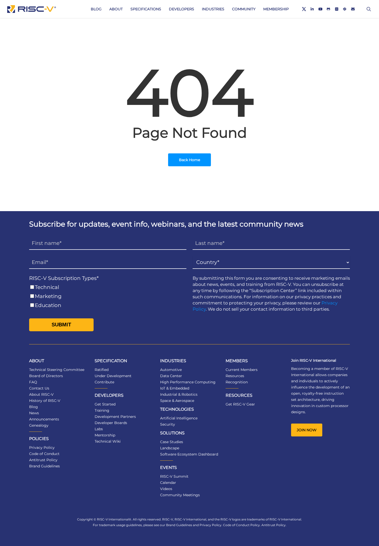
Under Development (113, 376)
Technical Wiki (108, 441)
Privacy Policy (42, 447)
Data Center (171, 376)
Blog (33, 406)
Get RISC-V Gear (240, 404)
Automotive (171, 369)
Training (102, 410)
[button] (306, 430)
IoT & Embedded (174, 388)
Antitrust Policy (43, 460)
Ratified (102, 369)
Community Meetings (180, 495)
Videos (166, 488)
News (34, 413)
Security (167, 424)
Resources (235, 376)
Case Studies (171, 442)
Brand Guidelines (44, 466)
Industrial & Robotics (178, 394)
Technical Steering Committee (56, 369)
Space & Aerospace (177, 400)
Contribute (104, 382)
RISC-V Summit (174, 476)
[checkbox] (107, 296)
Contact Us (39, 388)
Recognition (237, 382)
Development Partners (115, 416)
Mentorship (105, 435)
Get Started (105, 404)
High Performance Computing (188, 382)
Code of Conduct (44, 453)
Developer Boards (111, 422)
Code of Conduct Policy (241, 525)
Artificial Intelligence (178, 418)
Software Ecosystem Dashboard (189, 454)
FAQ (33, 382)
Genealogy (38, 425)
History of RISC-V (44, 400)
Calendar (168, 482)
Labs (99, 429)
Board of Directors (46, 376)
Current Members (242, 369)
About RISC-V (41, 394)
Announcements (44, 419)
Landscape (169, 448)
